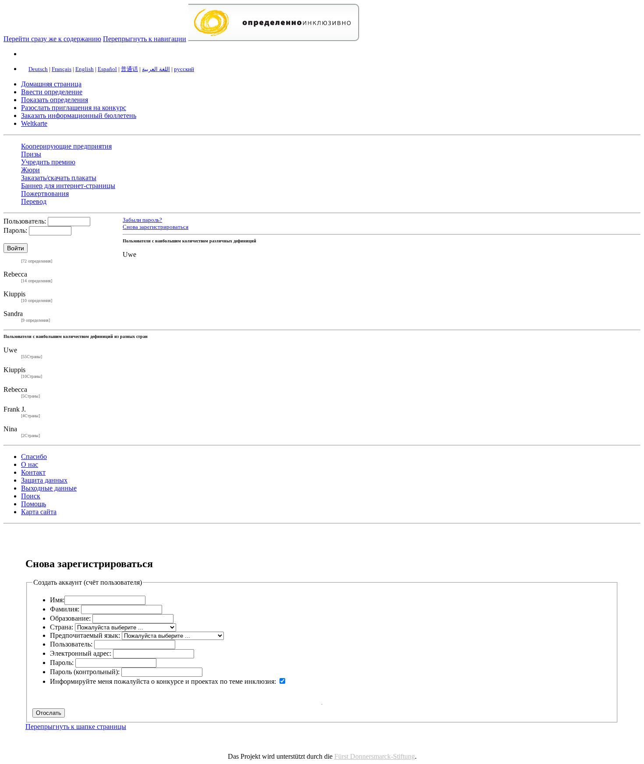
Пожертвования (45, 193)
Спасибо (34, 456)
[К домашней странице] (273, 39)
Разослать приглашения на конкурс (73, 107)
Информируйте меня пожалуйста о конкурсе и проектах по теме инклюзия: (163, 681)
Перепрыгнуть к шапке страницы (75, 726)
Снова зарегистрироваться (155, 227)
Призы (31, 154)
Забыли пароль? (142, 220)
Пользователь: (25, 221)
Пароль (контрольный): (85, 671)
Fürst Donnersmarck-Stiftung (374, 756)
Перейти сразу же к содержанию (52, 39)
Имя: (57, 600)
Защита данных (44, 480)
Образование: (70, 618)
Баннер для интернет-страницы (68, 185)
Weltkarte (34, 123)
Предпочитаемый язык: (85, 635)
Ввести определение (51, 92)
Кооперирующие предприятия (66, 146)
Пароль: (15, 230)
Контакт (33, 472)
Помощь (33, 504)
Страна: (61, 627)
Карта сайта (39, 511)
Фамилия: (64, 609)
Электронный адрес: (80, 653)
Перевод (33, 201)
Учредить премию (48, 162)
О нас (29, 464)
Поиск (30, 496)
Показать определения (54, 99)
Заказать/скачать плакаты (58, 177)
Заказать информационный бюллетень (78, 115)
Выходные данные (49, 488)
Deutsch (38, 69)
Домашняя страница (51, 84)
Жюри (30, 170)
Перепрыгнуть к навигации (144, 39)
